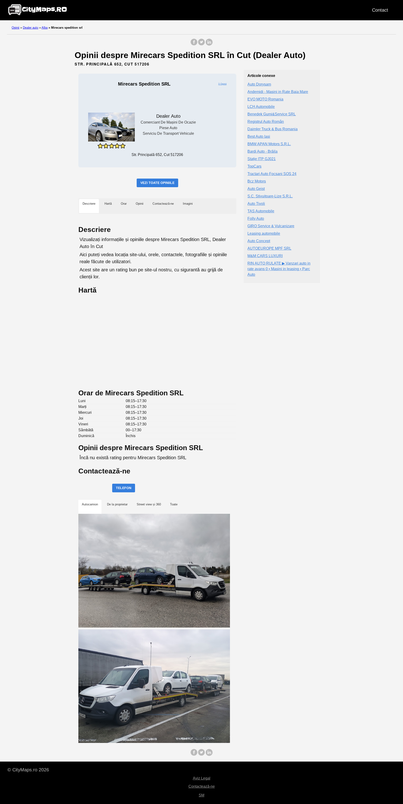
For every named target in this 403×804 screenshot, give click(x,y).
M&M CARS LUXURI (265, 256)
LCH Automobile (261, 107)
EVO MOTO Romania (265, 99)
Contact (380, 10)
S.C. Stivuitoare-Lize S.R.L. (270, 196)
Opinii (15, 27)
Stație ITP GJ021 (261, 159)
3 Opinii (222, 84)
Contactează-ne (201, 786)
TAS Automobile (260, 211)
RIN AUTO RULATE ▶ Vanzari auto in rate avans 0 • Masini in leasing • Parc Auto (278, 268)
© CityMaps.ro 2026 (28, 769)
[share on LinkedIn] (209, 44)
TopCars (254, 166)
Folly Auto (255, 219)
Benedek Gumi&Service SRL (271, 114)
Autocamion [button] (90, 504)
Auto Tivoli (256, 204)
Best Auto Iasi (258, 136)
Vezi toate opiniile (157, 183)
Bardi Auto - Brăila (262, 151)
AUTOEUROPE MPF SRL (269, 248)
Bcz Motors (256, 181)
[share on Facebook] (194, 44)
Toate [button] (173, 504)
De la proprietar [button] (117, 504)
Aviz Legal (201, 778)
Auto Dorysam (259, 84)
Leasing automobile (263, 233)
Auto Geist (256, 189)
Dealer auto (30, 27)
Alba (45, 27)
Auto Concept (258, 241)
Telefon (123, 488)
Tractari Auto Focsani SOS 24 (271, 174)
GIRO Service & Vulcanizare (270, 226)
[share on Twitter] (201, 44)
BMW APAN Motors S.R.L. (269, 144)
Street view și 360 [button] (149, 504)
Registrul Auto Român (265, 122)
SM (201, 795)
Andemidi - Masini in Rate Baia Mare (277, 92)
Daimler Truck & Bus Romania (272, 129)
